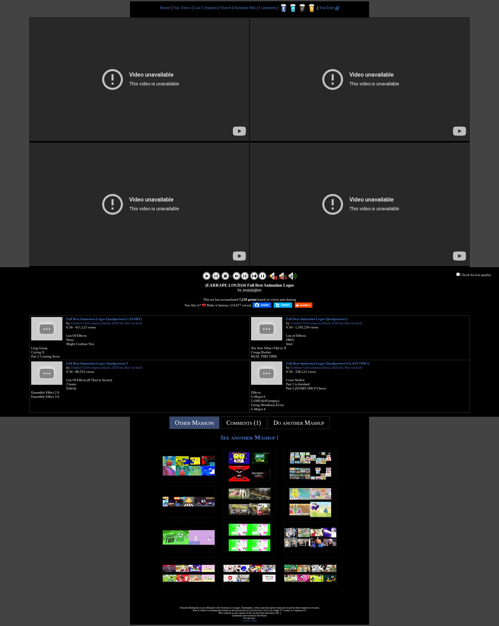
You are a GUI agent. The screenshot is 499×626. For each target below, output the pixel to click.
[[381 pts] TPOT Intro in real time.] (188, 552)
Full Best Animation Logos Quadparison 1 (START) (104, 319)
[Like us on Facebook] (283, 8)
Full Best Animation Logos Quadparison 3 (97, 363)
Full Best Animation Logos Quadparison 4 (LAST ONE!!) (328, 363)
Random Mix (245, 7)
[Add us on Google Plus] (302, 8)
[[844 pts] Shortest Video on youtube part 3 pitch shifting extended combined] (249, 552)
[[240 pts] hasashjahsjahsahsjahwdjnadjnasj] (249, 516)
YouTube (327, 7)
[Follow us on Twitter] (293, 8)
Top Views (182, 7)
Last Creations (205, 7)
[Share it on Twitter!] (283, 305)
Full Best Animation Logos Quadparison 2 (317, 319)
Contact (246, 621)
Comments (268, 7)
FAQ (254, 621)
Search (225, 7)
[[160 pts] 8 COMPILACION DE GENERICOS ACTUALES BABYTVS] (188, 480)
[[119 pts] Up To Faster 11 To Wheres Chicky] (188, 516)
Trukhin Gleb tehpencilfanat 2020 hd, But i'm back (106, 323)
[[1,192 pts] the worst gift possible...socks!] (249, 587)
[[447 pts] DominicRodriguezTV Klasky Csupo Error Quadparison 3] (249, 480)
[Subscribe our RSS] (311, 8)
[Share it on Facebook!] (262, 305)
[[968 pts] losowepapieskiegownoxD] (310, 552)
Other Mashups (194, 422)
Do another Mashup (298, 422)
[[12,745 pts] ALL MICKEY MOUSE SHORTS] (310, 587)
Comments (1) (243, 422)
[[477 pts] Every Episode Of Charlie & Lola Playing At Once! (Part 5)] (188, 587)
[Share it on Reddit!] (303, 305)
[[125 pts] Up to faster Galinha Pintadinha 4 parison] (310, 516)
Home (165, 7)
